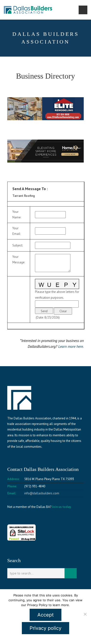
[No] (85, 614)
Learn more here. (71, 346)
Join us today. (61, 507)
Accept (45, 615)
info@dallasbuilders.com (41, 493)
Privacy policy (45, 628)
